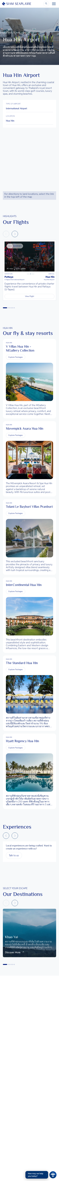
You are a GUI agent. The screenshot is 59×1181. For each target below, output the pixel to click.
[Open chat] (53, 1174)
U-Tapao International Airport (15, 279)
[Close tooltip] (46, 1175)
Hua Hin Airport (49, 279)
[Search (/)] (46, 4)
